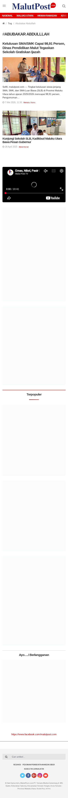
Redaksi (17, 765)
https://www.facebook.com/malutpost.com (34, 734)
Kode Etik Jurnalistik (34, 769)
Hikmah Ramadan (47, 15)
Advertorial (24, 147)
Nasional (7, 15)
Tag (10, 23)
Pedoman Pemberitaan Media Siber (38, 765)
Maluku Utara (25, 15)
